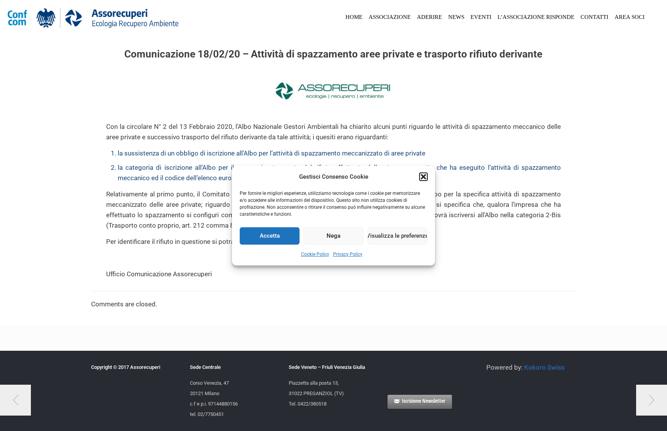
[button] (423, 177)
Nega (333, 235)
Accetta (270, 235)
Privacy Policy (347, 254)
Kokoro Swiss (544, 367)
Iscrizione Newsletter (423, 400)
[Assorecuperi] (93, 17)
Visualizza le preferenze (397, 235)
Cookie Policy (315, 254)
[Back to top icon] (630, 415)
